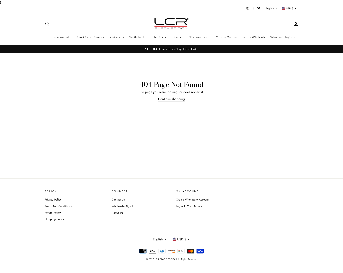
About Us (117, 213)
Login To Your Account (189, 206)
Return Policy (53, 213)
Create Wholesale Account (192, 200)
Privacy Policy (53, 200)
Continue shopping (171, 99)
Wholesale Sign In (123, 206)
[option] (171, 49)
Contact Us (118, 200)
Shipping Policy (54, 219)
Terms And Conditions (58, 206)
